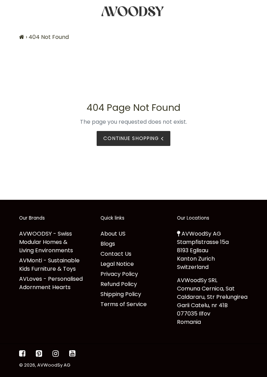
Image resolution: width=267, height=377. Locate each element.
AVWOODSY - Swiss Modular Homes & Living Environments (46, 242)
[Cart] (255, 11)
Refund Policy (118, 284)
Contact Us (115, 254)
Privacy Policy (119, 274)
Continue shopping (132, 138)
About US (113, 234)
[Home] (21, 37)
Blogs (107, 244)
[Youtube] (72, 353)
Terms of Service (123, 304)
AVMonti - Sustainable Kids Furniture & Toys (49, 264)
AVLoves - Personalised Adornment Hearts (51, 283)
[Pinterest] (39, 353)
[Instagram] (55, 353)
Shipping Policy (120, 294)
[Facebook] (22, 353)
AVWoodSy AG (53, 365)
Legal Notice (117, 264)
